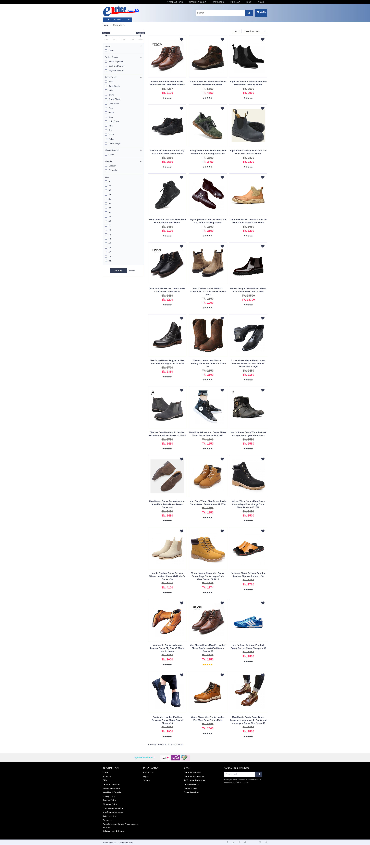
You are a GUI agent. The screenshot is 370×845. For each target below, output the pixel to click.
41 (110, 225)
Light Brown (114, 121)
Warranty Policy (110, 804)
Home (105, 25)
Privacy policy (109, 796)
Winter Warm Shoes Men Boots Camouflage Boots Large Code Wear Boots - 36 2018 (207, 576)
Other (111, 50)
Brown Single (115, 99)
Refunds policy (109, 816)
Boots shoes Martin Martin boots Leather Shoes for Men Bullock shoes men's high (248, 363)
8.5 (110, 261)
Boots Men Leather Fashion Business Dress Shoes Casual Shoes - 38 (167, 720)
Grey (111, 117)
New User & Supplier (112, 792)
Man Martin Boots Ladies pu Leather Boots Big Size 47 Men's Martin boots (167, 648)
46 (110, 247)
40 (110, 221)
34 (110, 194)
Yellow (111, 139)
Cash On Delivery (117, 66)
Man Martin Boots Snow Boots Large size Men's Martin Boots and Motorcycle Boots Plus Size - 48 (248, 720)
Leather (112, 166)
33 (110, 190)
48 (110, 256)
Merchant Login (175, 2)
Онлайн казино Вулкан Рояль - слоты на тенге (120, 825)
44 (110, 239)
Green (111, 112)
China (111, 154)
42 (110, 230)
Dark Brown (114, 103)
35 (110, 199)
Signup (261, 2)
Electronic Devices (192, 772)
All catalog (115, 19)
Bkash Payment (116, 61)
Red (110, 130)
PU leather (113, 170)
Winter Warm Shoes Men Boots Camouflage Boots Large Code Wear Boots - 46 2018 (248, 504)
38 (110, 212)
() (261, 13)
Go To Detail (167, 58)
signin (146, 776)
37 (110, 208)
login (248, 2)
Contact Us (218, 2)
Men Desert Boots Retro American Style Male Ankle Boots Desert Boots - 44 (167, 504)
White (111, 134)
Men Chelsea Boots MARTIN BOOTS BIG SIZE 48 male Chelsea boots (208, 291)
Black (111, 81)
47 (110, 252)
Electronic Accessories (194, 776)
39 (110, 216)
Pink (110, 126)
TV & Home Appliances (194, 780)
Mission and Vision (111, 788)
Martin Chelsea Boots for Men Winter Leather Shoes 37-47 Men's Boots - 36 (167, 576)
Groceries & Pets (191, 792)
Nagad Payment (116, 70)
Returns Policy (109, 800)
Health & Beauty (191, 784)
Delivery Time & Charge (113, 831)
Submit (118, 271)
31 (110, 181)
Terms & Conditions (111, 784)
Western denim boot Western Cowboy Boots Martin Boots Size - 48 (208, 363)
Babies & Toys (190, 788)
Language (235, 2)
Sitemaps (107, 820)
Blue (111, 90)
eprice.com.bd (109, 842)
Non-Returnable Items (113, 812)
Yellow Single (115, 143)
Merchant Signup (197, 2)
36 (110, 203)
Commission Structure (113, 808)
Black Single (114, 86)
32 (110, 186)
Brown (111, 95)
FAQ (105, 780)
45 (110, 243)
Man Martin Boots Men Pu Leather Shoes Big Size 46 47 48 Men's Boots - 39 (208, 648)
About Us (107, 776)
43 (110, 234)
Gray (111, 108)
